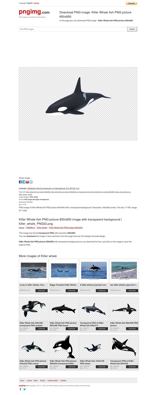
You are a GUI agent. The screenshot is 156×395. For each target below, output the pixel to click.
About (22, 380)
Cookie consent (53, 380)
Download (41, 291)
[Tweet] (30, 181)
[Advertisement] (78, 50)
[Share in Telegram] (23, 181)
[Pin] (27, 181)
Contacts (63, 380)
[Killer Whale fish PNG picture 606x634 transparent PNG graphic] (64, 347)
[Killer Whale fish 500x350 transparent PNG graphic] (33, 308)
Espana (36, 3)
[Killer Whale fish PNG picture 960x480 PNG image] (64, 309)
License (29, 380)
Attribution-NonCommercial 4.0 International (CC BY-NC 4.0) (53, 188)
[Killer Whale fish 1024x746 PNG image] (94, 347)
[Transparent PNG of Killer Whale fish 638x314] (94, 309)
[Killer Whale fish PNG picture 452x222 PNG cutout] (33, 347)
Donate (42, 380)
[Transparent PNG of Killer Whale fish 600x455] (124, 347)
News (36, 380)
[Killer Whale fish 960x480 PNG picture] (124, 309)
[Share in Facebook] (20, 181)
